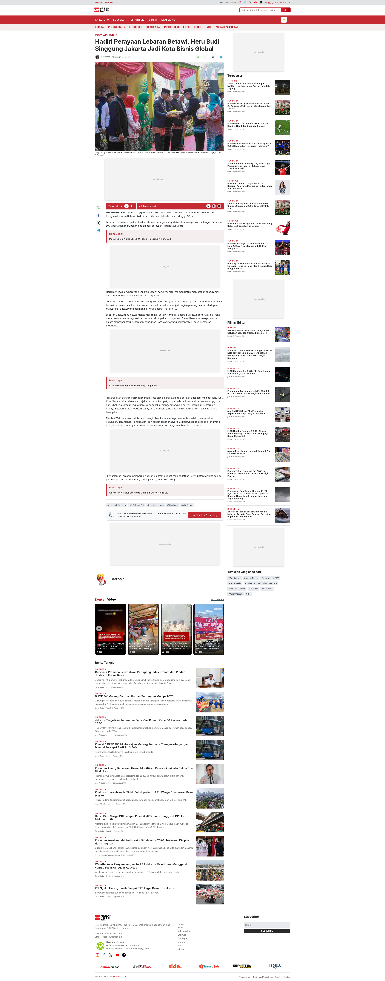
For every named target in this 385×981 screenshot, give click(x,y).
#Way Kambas (234, 578)
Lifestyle (135, 27)
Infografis (171, 27)
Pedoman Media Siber (263, 977)
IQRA (209, 27)
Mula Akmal (105, 56)
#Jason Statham (235, 594)
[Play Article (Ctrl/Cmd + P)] (208, 206)
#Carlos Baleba (235, 583)
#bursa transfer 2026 (270, 578)
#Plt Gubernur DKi (136, 505)
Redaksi (278, 977)
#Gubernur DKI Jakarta (116, 505)
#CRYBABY (253, 589)
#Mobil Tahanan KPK (237, 589)
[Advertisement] (159, 179)
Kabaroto (102, 19)
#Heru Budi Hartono (155, 505)
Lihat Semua (217, 599)
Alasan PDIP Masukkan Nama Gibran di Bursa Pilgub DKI (138, 492)
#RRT (248, 594)
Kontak (287, 977)
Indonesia (101, 34)
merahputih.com (120, 976)
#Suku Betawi (186, 505)
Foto (186, 27)
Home (181, 924)
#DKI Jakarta (172, 505)
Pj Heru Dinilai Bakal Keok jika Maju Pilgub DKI (133, 385)
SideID (153, 19)
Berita (99, 27)
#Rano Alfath (267, 589)
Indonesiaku (116, 27)
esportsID (138, 19)
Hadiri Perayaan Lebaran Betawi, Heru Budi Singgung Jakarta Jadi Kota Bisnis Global (157, 45)
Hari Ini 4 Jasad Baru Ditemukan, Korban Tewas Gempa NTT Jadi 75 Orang (184, 2)
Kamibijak (168, 19)
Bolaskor (119, 19)
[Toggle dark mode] (284, 20)
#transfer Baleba (251, 578)
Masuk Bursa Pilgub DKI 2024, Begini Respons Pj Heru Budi (140, 239)
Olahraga (153, 27)
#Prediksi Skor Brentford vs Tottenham (261, 583)
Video (198, 27)
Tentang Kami (245, 977)
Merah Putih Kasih (228, 27)
